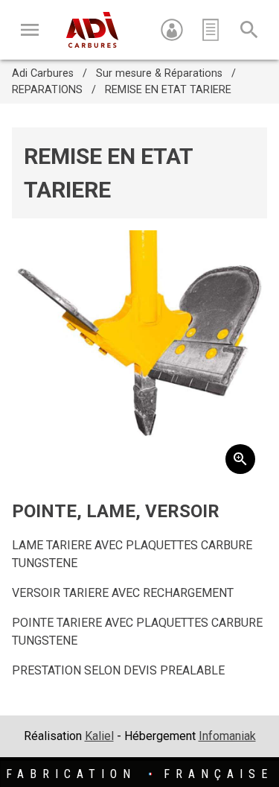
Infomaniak (227, 736)
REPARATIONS (47, 89)
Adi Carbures (43, 73)
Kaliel (99, 736)
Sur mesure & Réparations (159, 73)
